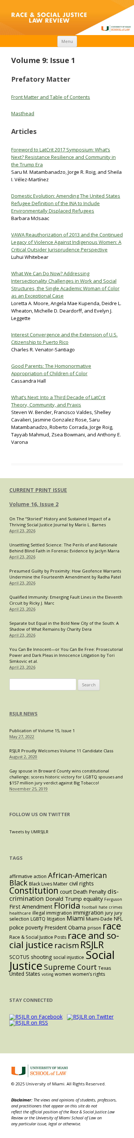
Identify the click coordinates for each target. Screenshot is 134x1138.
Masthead (22, 113)
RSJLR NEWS (23, 713)
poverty (34, 927)
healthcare (20, 913)
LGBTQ (38, 919)
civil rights (81, 883)
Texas (104, 968)
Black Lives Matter (48, 884)
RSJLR (92, 944)
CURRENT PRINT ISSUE (38, 489)
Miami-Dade (99, 919)
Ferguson (113, 899)
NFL (118, 918)
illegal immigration (52, 913)
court (66, 891)
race (112, 925)
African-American (77, 875)
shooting (41, 956)
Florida (67, 905)
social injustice (68, 957)
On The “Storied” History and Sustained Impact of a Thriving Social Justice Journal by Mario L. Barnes (60, 521)
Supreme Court (70, 967)
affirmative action (28, 876)
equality (93, 898)
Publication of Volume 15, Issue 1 (42, 730)
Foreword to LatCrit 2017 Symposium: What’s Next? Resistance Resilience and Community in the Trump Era (63, 157)
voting (47, 974)
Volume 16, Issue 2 (33, 504)
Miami (75, 918)
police (16, 927)
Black (18, 883)
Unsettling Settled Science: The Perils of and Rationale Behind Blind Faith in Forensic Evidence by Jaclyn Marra (64, 548)
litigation (56, 919)
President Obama (65, 927)
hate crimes (110, 907)
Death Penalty (89, 891)
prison (94, 928)
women (63, 974)
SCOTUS (19, 956)
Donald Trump (63, 898)
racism (66, 945)
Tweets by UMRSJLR (28, 831)
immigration (88, 912)
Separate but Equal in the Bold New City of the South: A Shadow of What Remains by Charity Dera (64, 626)
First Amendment (30, 906)
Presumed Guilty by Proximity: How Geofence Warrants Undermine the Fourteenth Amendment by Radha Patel (65, 574)
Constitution (33, 890)
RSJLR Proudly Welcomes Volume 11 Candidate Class (61, 750)
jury (109, 913)
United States (24, 973)
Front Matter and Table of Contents (50, 97)
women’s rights (89, 974)
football (89, 907)
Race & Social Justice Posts (37, 937)
